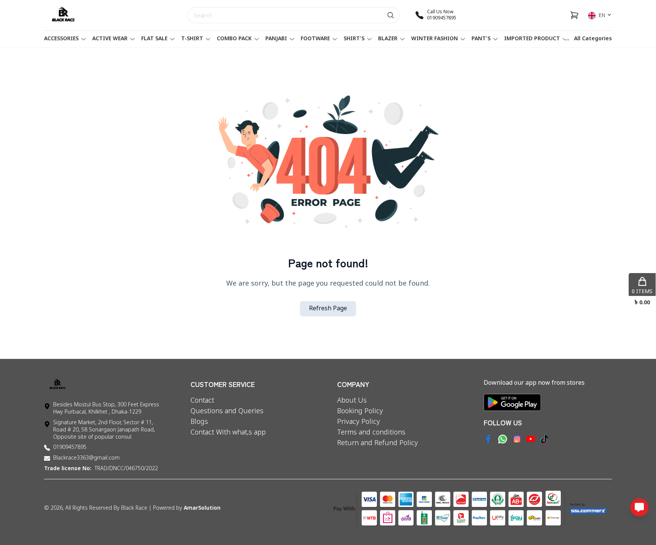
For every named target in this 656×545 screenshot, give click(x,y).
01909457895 (70, 447)
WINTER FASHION (434, 39)
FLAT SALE (154, 39)
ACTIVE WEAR (110, 39)
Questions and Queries (227, 411)
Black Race (134, 508)
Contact (202, 400)
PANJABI (276, 39)
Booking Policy (360, 411)
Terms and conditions (371, 432)
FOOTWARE (315, 39)
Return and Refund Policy (377, 443)
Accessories (61, 39)
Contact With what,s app (228, 432)
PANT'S (481, 39)
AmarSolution (202, 508)
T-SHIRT (192, 39)
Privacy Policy (358, 422)
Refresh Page (328, 309)
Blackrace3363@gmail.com (86, 458)
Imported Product (532, 39)
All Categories (593, 39)
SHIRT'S (354, 39)
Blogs (199, 422)
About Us (352, 400)
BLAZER (387, 39)
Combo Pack (234, 39)
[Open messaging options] (639, 507)
